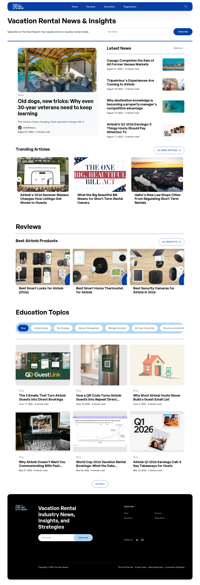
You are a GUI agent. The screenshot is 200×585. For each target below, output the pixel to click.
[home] (18, 6)
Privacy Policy (141, 567)
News (126, 513)
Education (128, 518)
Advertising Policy (156, 567)
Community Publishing (174, 567)
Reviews (158, 513)
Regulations (160, 518)
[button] (19, 179)
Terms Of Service (125, 567)
